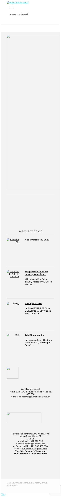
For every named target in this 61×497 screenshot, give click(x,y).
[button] (17, 2)
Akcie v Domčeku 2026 (37, 239)
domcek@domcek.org (34, 443)
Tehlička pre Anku (34, 335)
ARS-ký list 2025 (33, 303)
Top (3, 494)
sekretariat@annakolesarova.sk (34, 396)
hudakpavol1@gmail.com (34, 448)
